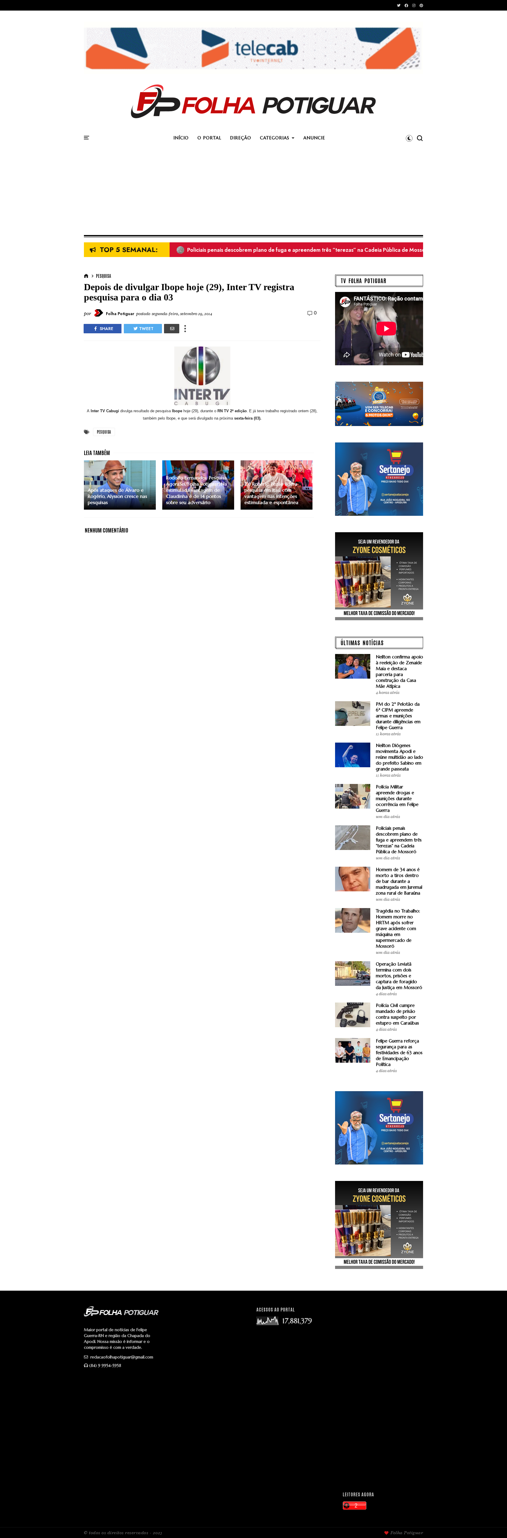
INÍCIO (181, 138)
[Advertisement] (253, 191)
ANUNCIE (314, 138)
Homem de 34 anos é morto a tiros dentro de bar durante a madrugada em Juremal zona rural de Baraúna (399, 881)
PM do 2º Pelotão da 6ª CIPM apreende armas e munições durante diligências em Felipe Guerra (398, 715)
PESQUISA (103, 275)
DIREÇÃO (240, 138)
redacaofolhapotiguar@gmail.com (121, 1357)
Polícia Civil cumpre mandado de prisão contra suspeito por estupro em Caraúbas (397, 1014)
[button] (409, 138)
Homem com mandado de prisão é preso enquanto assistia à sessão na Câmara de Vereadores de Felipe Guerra (316, 251)
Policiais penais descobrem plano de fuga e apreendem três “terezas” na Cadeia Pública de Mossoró (399, 839)
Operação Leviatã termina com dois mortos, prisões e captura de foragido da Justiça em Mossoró (399, 975)
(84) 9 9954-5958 (105, 1365)
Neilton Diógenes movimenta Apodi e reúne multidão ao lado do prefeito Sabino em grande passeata (399, 757)
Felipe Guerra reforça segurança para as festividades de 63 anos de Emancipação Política (399, 1052)
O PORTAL (209, 138)
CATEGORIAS (274, 138)
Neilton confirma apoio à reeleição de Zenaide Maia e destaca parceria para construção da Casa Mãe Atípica (399, 671)
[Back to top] (492, 1524)
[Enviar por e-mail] (171, 328)
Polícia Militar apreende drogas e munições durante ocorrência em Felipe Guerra (397, 798)
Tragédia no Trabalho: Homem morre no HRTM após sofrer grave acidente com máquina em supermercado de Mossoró (398, 928)
